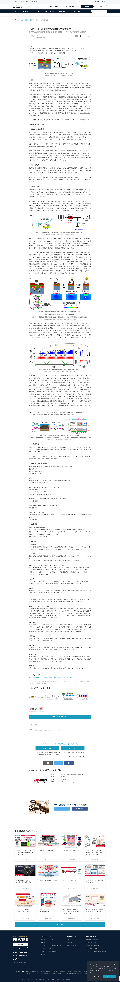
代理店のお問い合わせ (91, 942)
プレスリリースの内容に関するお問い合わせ (96, 951)
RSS (75, 979)
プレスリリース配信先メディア (48, 948)
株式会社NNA (29, 973)
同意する (109, 976)
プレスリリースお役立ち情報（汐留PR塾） (51, 945)
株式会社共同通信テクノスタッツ (73, 973)
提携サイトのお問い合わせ (92, 945)
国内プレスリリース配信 (47, 939)
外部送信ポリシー (43, 979)
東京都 (35, 725)
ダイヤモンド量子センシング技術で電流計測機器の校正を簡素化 (24, 852)
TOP (18, 20)
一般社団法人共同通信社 (31, 971)
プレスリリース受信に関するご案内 (75, 756)
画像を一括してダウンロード (60, 716)
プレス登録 (48, 748)
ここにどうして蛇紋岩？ (47, 851)
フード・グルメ (75, 11)
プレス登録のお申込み (91, 948)
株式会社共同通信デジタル (74, 971)
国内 (84, 2)
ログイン (100, 6)
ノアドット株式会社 (57, 973)
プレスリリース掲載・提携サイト (49, 951)
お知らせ (69, 939)
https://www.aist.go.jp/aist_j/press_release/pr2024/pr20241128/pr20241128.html (52, 677)
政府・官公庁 (25, 20)
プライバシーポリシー (102, 965)
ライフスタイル (49, 11)
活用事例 (43, 954)
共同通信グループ (71, 945)
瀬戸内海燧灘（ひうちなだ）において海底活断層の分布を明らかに (71, 911)
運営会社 (68, 979)
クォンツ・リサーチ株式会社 (42, 973)
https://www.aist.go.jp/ (68, 782)
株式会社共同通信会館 (59, 971)
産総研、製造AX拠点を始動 (48, 880)
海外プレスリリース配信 (47, 942)
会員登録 (87, 6)
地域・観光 (26, 11)
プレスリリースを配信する (52, 6)
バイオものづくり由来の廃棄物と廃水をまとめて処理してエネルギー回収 (94, 852)
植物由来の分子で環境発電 (71, 851)
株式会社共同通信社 (45, 971)
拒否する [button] (96, 976)
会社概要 (69, 942)
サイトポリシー (18, 979)
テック (37, 11)
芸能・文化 (62, 11)
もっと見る (60, 924)
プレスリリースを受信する (69, 6)
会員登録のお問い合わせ (92, 939)
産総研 (32, 20)
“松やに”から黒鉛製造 (69, 880)
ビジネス (15, 11)
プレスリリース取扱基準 (57, 979)
